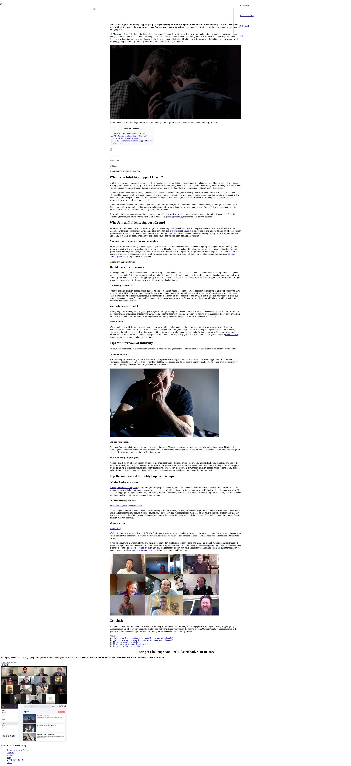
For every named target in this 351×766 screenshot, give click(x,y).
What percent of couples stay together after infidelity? (143, 638)
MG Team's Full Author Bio (127, 171)
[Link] (163, 35)
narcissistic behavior (165, 183)
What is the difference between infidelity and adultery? (143, 640)
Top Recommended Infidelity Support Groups (132, 141)
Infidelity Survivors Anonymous (124, 487)
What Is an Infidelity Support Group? (128, 133)
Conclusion (117, 143)
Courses (10, 752)
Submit (5, 665)
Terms (9, 762)
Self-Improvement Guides (18, 750)
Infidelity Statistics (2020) (128, 646)
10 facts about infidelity (126, 642)
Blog (9, 757)
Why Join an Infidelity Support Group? (129, 136)
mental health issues (180, 231)
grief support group (174, 217)
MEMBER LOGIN (15, 760)
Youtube (10, 755)
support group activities (142, 550)
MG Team (40, 20)
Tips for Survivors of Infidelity (125, 138)
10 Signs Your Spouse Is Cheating (130, 644)
